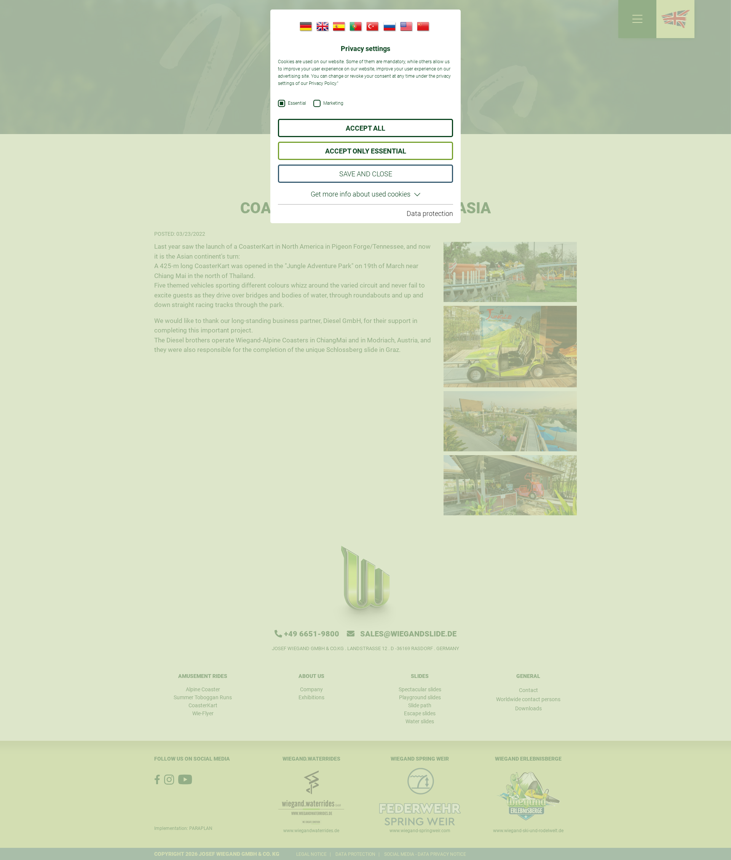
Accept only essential (365, 151)
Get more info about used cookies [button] (360, 194)
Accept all (365, 128)
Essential (297, 103)
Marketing (333, 103)
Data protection (430, 213)
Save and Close (365, 174)
